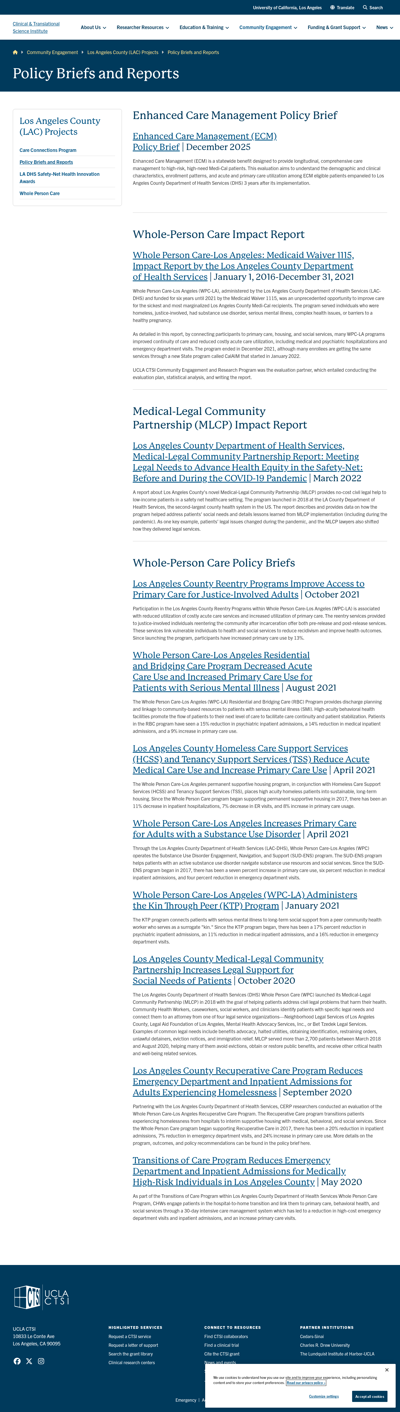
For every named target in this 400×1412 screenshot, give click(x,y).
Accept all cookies (369, 1396)
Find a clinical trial (221, 1345)
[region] (300, 1386)
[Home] (15, 52)
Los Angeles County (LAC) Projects (122, 52)
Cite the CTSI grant (221, 1353)
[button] (342, 7)
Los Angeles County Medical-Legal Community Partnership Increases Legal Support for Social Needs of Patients (228, 970)
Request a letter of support (133, 1345)
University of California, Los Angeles (287, 7)
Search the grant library (131, 1353)
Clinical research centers (132, 1362)
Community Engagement (52, 52)
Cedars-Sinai (312, 1336)
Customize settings (324, 1396)
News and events (220, 1362)
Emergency (186, 1399)
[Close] (387, 1370)
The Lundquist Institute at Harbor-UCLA (337, 1353)
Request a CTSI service (130, 1336)
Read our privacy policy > (306, 1382)
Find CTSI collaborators (226, 1336)
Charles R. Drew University (325, 1345)
